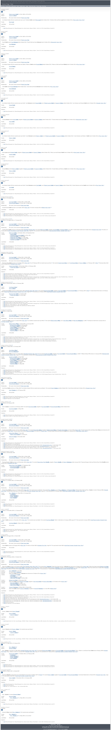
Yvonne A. (55, 567)
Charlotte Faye (14, 239)
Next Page (44, 6)
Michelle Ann (14, 328)
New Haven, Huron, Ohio (81, 431)
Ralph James (25, 17)
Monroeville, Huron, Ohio (56, 42)
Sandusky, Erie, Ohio (12, 463)
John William (67, 320)
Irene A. (83, 262)
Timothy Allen (14, 267)
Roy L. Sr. (62, 490)
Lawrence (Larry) (15, 574)
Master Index (13, 6)
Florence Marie (20, 567)
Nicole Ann (14, 330)
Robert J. (39, 135)
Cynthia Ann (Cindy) (15, 238)
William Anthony (55, 320)
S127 (4, 306)
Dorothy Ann (48, 353)
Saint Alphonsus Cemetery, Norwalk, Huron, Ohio (59, 230)
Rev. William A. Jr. (15, 326)
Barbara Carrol (104, 566)
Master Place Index (32, 6)
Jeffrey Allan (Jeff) (15, 578)
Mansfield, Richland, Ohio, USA (30, 353)
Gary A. (13, 497)
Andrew (13, 234)
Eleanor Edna (46, 650)
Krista (14, 86)
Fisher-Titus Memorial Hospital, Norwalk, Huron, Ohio (15, 291)
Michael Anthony (15, 325)
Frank (56, 229)
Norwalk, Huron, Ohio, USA (31, 290)
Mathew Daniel (51, 430)
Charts (18, 6)
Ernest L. (15, 629)
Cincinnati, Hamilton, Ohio (6, 321)
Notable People (22, 6)
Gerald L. (13, 496)
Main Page (3, 6)
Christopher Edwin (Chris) (17, 235)
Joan (14, 42)
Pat (12, 494)
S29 (4, 305)
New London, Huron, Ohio (78, 19)
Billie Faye (44, 229)
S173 (4, 664)
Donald (39, 64)
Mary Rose (78, 320)
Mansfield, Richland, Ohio (29, 229)
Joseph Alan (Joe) (15, 237)
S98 (4, 446)
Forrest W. (69, 567)
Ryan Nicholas (14, 466)
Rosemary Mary (48, 290)
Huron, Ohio (77, 430)
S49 (4, 274)
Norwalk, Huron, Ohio (101, 103)
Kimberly (14, 152)
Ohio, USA (27, 207)
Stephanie (13, 329)
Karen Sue (13, 582)
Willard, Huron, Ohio (46, 207)
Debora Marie (37, 430)
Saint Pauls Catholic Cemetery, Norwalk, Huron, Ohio (74, 491)
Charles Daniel (62, 262)
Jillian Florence (14, 585)
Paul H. (58, 462)
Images (27, 6)
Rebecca (15, 168)
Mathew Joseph (15, 434)
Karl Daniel (50, 520)
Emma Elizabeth (14, 203)
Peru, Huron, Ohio (80, 64)
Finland (40, 674)
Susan (15, 119)
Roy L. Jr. (52, 490)
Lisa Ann (13, 327)
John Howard (10, 567)
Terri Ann (13, 576)
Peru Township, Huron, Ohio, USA (30, 566)
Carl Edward (74, 262)
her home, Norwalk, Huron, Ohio (34, 491)
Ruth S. (51, 674)
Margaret (64, 229)
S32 (4, 214)
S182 (4, 342)
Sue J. (47, 566)
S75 (4, 448)
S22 (4, 276)
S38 (4, 304)
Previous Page (38, 6)
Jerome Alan (14, 236)
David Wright (14, 584)
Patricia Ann (30, 431)
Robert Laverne (13, 14)
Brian (38, 19)
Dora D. (16, 611)
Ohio (97, 262)
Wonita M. (71, 490)
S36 (4, 28)
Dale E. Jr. (55, 388)
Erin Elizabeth (14, 467)
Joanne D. (12, 15)
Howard (38, 103)
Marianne (14, 495)
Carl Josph (12, 201)
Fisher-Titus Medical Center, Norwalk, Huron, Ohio (18, 230)
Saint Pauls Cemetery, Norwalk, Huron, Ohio (56, 291)
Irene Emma (32, 406)
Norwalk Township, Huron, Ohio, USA (29, 650)
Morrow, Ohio (84, 567)
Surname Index (8, 6)
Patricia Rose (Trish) (43, 462)
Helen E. (67, 462)
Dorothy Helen (62, 430)
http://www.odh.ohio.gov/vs (44, 446)
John (38, 185)
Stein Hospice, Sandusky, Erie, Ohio (26, 568)
